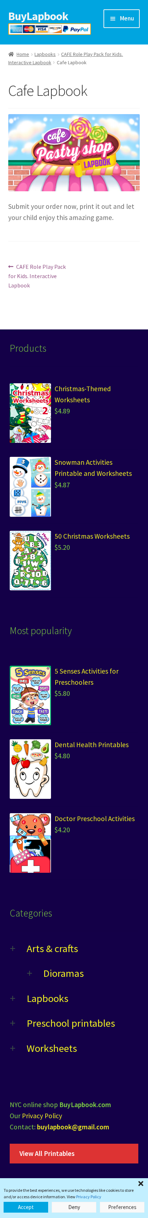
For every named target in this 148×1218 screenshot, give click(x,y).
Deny (74, 1207)
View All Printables (47, 1153)
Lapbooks (45, 54)
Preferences (122, 1207)
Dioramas (63, 973)
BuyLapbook (38, 16)
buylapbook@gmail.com (73, 1127)
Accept (26, 1207)
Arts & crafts (52, 948)
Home (23, 54)
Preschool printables (71, 1023)
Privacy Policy (88, 1196)
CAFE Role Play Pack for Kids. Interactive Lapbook (37, 276)
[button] (140, 1183)
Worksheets (52, 1048)
